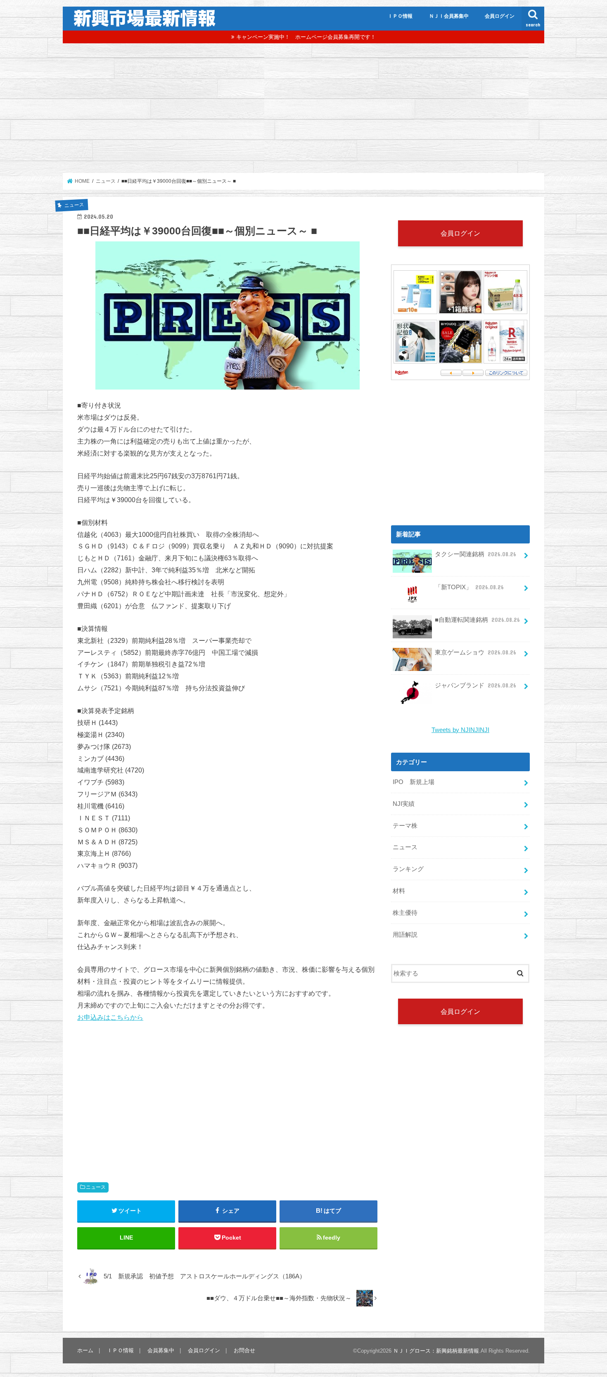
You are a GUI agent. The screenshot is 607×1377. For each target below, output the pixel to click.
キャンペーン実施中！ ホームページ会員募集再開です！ (306, 37)
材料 (399, 891)
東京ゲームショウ (475, 652)
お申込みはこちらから (110, 1017)
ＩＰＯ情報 (400, 16)
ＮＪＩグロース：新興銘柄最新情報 (436, 1351)
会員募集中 (160, 1350)
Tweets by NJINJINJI (460, 730)
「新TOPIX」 (469, 587)
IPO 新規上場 (413, 782)
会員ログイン (500, 16)
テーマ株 (405, 825)
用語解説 (405, 934)
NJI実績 (404, 804)
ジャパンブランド (475, 685)
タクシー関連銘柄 (475, 554)
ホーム (85, 1350)
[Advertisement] (303, 108)
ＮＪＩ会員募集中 (449, 16)
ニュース (96, 1187)
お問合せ (244, 1350)
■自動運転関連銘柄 (477, 619)
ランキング (408, 869)
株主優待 (405, 912)
